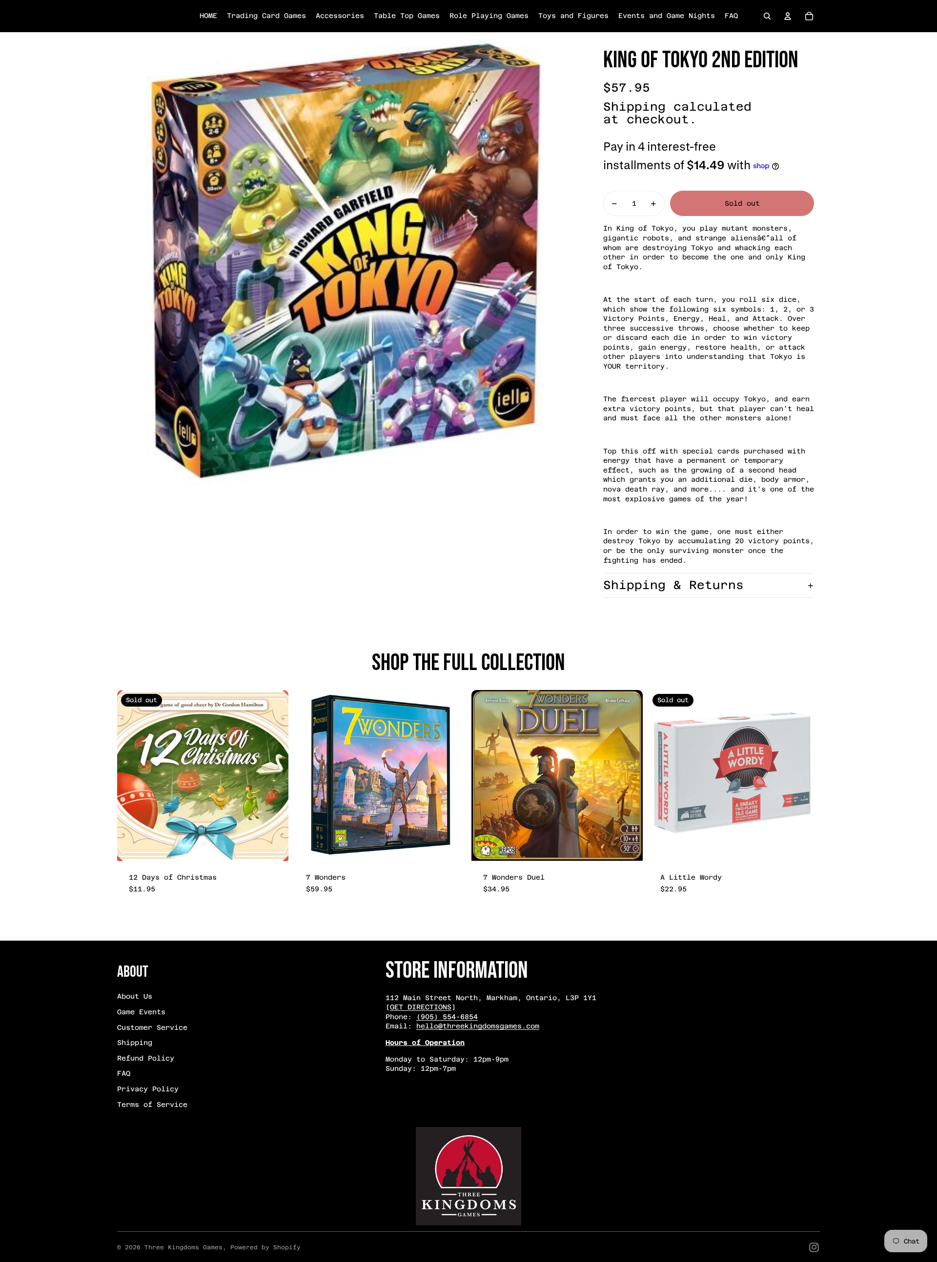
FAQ (123, 1073)
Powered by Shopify (265, 1247)
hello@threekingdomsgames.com (477, 1026)
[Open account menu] (787, 16)
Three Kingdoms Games (183, 1247)
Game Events (141, 1012)
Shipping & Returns (673, 585)
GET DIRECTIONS (420, 1007)
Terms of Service (152, 1104)
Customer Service (152, 1027)
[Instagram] (814, 1247)
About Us (134, 996)
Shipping (134, 1042)
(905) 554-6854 (447, 1017)
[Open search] (767, 16)
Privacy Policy (148, 1089)
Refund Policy (145, 1058)
